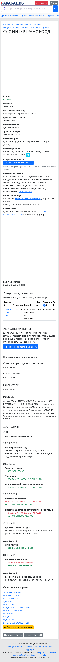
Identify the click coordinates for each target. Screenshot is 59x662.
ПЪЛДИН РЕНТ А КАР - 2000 (16, 607)
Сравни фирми (10, 15)
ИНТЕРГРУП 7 (9, 613)
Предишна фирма (14, 635)
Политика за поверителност (39, 646)
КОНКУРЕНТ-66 (10, 598)
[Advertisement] (29, 64)
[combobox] (26, 8)
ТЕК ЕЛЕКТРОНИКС (12, 592)
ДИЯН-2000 (8, 601)
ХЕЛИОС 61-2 (9, 604)
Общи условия (15, 646)
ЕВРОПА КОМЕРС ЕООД (8, 312)
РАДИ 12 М (8, 619)
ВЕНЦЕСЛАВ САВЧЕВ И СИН (16, 622)
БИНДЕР (7, 616)
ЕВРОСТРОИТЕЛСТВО (13, 610)
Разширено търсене (34, 15)
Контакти (30, 649)
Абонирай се (41, 3)
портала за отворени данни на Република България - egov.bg (34, 653)
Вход (54, 3)
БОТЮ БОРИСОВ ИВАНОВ (28, 198)
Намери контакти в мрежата (19, 163)
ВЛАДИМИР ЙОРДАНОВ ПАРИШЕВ (25, 479)
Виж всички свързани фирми (19, 627)
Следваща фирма (32, 635)
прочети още (25, 191)
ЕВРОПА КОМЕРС (11, 595)
